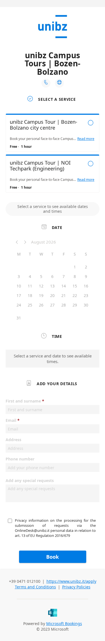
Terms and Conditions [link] (35, 586)
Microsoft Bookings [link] (64, 623)
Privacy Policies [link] (76, 586)
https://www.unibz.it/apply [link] (71, 581)
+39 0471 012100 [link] (25, 581)
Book (52, 556)
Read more (85, 139)
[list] (52, 154)
